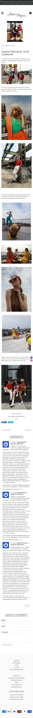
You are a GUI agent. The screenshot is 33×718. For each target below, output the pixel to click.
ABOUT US (16, 676)
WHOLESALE (16, 663)
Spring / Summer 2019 (16, 695)
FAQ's (16, 682)
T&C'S (16, 665)
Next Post (28, 430)
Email (3, 626)
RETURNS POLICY (16, 680)
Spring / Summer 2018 (16, 697)
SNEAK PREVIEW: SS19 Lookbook (15, 53)
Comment (5, 632)
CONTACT (17, 660)
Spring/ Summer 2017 (16, 699)
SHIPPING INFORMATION (17, 678)
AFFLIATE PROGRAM (16, 669)
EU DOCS (16, 667)
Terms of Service (17, 685)
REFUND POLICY (16, 687)
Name (3, 620)
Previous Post (6, 430)
